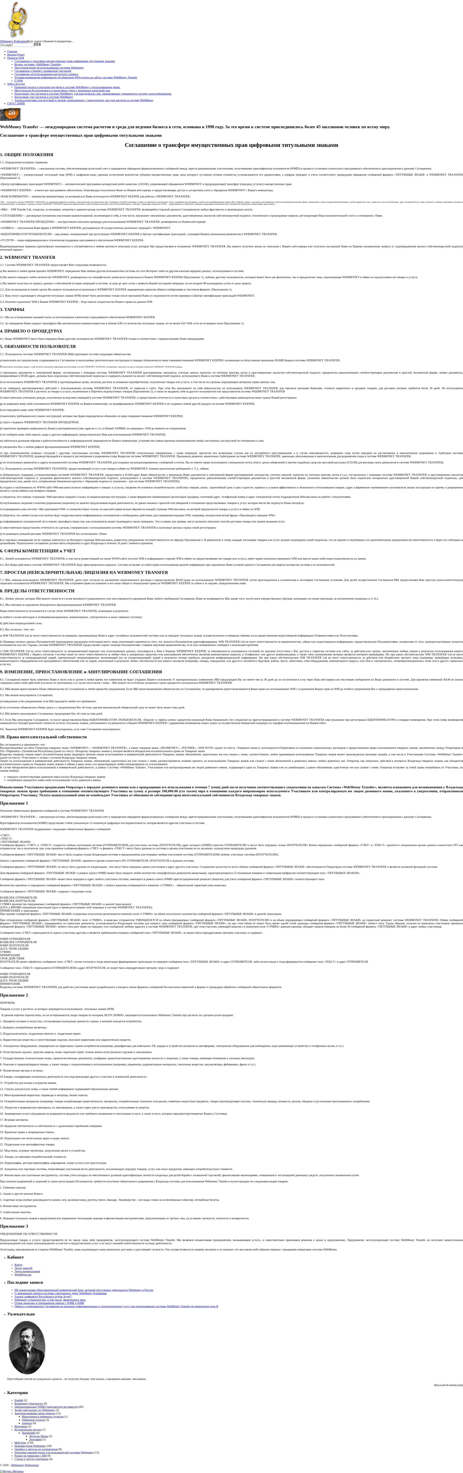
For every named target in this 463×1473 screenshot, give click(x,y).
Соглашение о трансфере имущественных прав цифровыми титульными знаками (64, 61)
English (18, 1400)
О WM (18, 80)
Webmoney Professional (14, 41)
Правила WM (15, 57)
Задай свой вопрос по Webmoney (34, 1410)
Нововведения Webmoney (30, 1445)
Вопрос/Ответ (16, 54)
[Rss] (10, 119)
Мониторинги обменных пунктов (43, 1416)
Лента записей (23, 1268)
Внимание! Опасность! (28, 1403)
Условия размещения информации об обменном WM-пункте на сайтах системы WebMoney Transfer (75, 77)
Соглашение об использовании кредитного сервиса (46, 74)
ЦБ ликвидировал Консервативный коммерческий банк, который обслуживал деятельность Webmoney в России (83, 1290)
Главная (12, 51)
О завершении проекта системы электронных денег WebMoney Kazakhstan (60, 1293)
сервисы (27, 1423)
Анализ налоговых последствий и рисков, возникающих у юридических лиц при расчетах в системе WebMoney (83, 100)
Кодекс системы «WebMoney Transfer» (37, 64)
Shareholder (28, 1432)
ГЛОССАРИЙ (16, 103)
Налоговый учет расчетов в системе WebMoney (43, 97)
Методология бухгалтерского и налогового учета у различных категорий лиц (62, 90)
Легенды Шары (38, 1436)
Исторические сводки (27, 1429)
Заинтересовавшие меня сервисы (34, 1413)
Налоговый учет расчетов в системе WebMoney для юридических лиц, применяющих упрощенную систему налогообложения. (93, 93)
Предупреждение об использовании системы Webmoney (49, 67)
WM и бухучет (16, 83)
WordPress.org (22, 1274)
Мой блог (20, 1442)
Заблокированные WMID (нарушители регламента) (46, 1406)
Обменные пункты (33, 1419)
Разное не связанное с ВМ (30, 1455)
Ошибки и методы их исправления (36, 1449)
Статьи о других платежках (31, 1459)
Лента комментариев (27, 1271)
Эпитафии (35, 1439)
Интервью (20, 1426)
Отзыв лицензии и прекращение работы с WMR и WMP (49, 1303)
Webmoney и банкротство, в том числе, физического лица (50, 1299)
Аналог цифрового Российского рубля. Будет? (43, 1296)
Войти (18, 1264)
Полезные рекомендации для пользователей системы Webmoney (54, 1452)
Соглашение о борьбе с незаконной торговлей (42, 70)
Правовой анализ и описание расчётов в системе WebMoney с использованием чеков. (67, 87)
